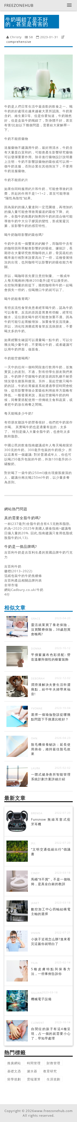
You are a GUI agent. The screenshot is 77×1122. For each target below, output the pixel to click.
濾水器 (32, 1071)
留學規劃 (14, 1079)
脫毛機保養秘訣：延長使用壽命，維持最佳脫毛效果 (51, 749)
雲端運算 (34, 1079)
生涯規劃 (53, 1079)
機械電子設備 (41, 999)
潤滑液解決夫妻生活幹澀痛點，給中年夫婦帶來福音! (51, 689)
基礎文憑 (14, 1071)
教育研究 (50, 1071)
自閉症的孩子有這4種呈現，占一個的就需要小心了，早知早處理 (51, 1033)
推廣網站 (14, 1063)
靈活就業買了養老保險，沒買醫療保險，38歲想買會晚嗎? (51, 629)
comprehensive (18, 42)
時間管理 (34, 1063)
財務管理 (53, 1063)
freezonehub (19, 5)
